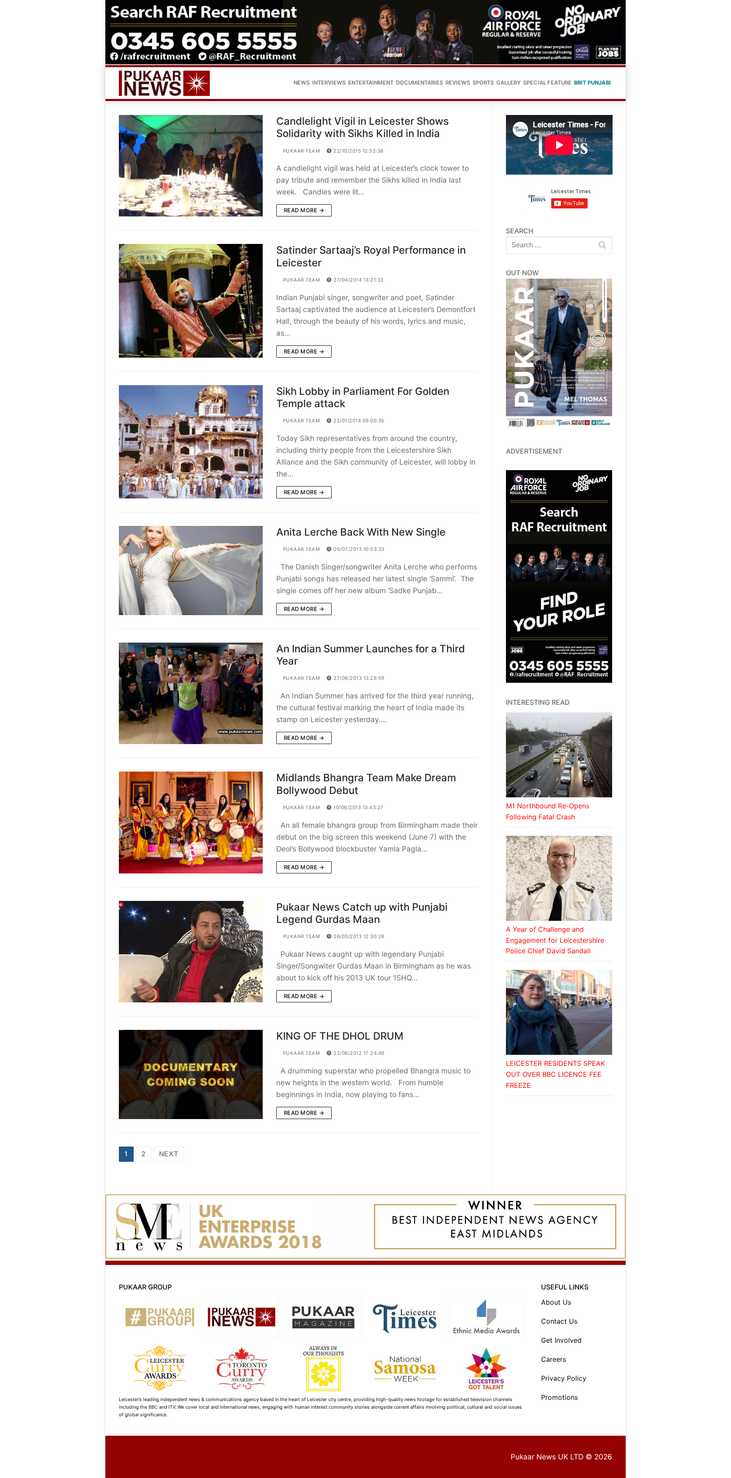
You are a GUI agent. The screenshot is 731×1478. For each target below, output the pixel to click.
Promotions (559, 1397)
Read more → (304, 210)
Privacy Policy (563, 1378)
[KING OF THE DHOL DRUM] (191, 1074)
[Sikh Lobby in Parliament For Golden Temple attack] (191, 441)
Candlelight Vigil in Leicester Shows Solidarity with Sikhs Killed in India (362, 127)
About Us (556, 1302)
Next (169, 1154)
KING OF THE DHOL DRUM (340, 1036)
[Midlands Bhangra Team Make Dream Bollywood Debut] (191, 822)
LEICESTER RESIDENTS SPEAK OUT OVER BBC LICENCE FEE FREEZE (555, 1074)
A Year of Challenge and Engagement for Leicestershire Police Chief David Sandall (555, 940)
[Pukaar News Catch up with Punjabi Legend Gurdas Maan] (191, 951)
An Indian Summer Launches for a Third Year (370, 655)
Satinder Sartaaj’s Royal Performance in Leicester (371, 256)
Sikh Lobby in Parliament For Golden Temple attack (362, 397)
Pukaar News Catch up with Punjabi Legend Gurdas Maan (362, 913)
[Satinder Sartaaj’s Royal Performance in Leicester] (191, 300)
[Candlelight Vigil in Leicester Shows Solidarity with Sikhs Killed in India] (191, 165)
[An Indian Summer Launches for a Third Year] (191, 693)
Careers (553, 1359)
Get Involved (561, 1340)
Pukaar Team (300, 151)
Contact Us (559, 1321)
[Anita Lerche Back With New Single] (191, 570)
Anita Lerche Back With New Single (360, 532)
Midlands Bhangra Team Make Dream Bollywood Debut (366, 784)
